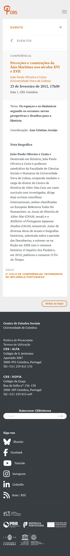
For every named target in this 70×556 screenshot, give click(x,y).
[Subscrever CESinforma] (62, 416)
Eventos (24, 41)
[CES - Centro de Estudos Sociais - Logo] (10, 8)
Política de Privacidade (18, 340)
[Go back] (11, 41)
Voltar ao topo (54, 303)
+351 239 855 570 (20, 366)
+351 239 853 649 (20, 394)
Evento (16, 27)
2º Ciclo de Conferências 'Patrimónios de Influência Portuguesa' (34, 276)
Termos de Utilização (16, 344)
